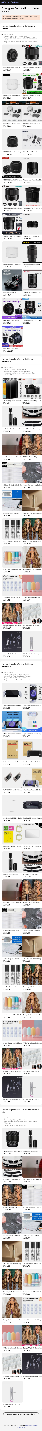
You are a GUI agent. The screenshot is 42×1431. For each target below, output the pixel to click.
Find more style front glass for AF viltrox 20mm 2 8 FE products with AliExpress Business (19, 17)
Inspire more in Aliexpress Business (21, 1414)
